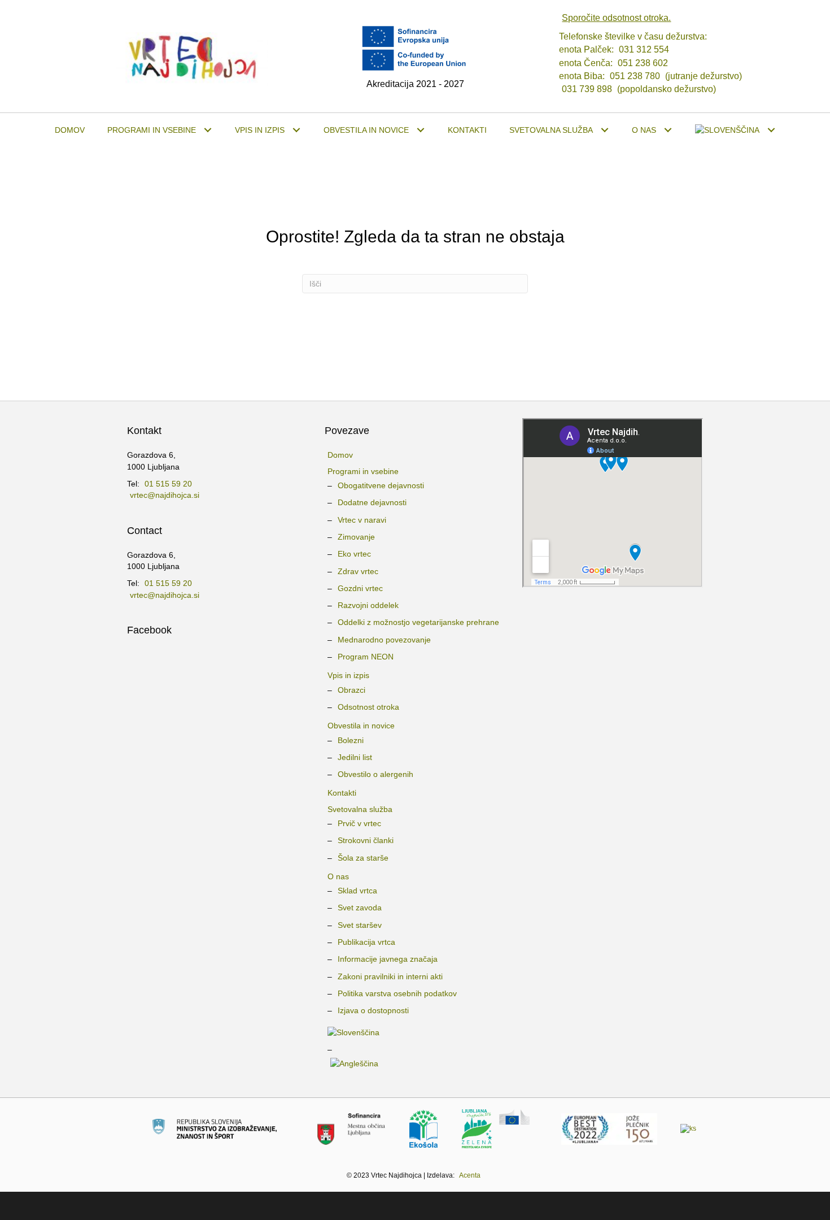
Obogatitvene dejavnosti (381, 485)
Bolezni (351, 740)
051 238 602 (643, 63)
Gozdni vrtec (360, 588)
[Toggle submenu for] (771, 130)
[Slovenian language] (415, 1032)
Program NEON (366, 656)
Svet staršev (360, 925)
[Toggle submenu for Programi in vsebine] (208, 130)
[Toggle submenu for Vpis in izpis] (297, 130)
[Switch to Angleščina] (415, 1063)
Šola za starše (363, 857)
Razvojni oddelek (368, 605)
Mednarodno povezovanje (384, 639)
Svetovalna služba (359, 809)
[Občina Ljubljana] (351, 1128)
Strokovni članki (366, 840)
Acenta (469, 1175)
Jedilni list (355, 757)
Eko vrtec (354, 553)
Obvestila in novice (361, 725)
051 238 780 (635, 76)
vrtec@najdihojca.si (164, 495)
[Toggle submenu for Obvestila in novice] (421, 130)
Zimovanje (356, 536)
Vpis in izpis (348, 675)
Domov (340, 454)
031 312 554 (644, 49)
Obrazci (351, 689)
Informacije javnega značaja (388, 958)
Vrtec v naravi (362, 519)
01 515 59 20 (168, 483)
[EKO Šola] (423, 1128)
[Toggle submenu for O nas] (668, 130)
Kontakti (341, 792)
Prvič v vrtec (359, 823)
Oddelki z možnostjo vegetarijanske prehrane (418, 622)
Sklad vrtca (357, 890)
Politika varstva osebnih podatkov (397, 993)
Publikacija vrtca (366, 942)
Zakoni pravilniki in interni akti (390, 976)
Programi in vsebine (363, 471)
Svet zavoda (360, 907)
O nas (338, 876)
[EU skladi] (688, 1128)
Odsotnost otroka (368, 706)
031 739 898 (587, 89)
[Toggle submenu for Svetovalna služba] (605, 130)
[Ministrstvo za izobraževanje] (214, 1128)
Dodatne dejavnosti (372, 502)
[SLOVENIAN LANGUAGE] (735, 130)
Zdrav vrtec (358, 571)
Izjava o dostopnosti (373, 1010)
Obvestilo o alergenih (375, 774)
